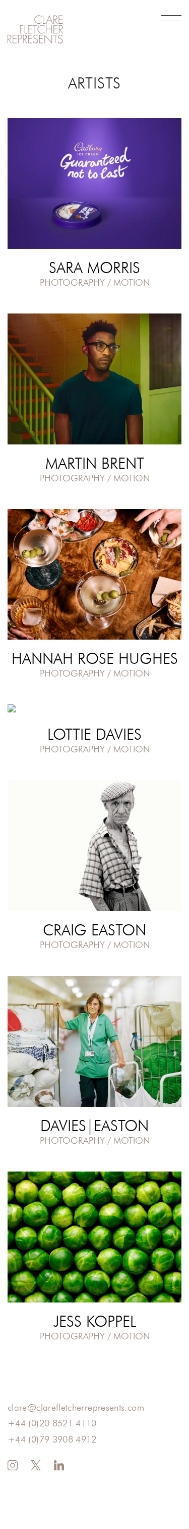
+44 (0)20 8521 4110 (52, 1423)
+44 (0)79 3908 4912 (52, 1439)
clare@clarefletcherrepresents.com (76, 1408)
